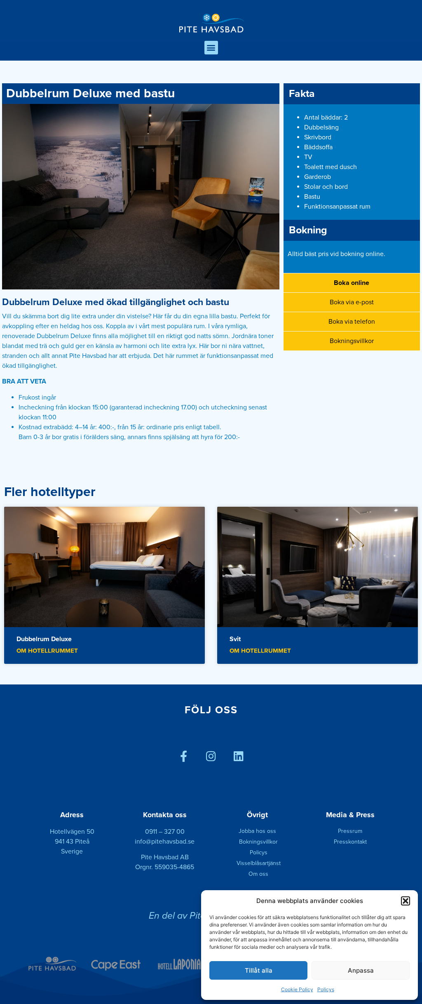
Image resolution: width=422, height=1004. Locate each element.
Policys (325, 989)
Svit (235, 639)
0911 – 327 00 (165, 832)
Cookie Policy (297, 989)
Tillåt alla (258, 970)
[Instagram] (211, 756)
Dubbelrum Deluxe (44, 639)
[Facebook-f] (183, 756)
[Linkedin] (238, 756)
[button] (405, 901)
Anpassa (361, 970)
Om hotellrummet (47, 650)
